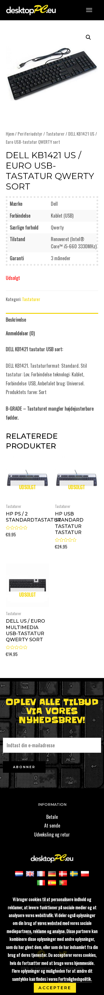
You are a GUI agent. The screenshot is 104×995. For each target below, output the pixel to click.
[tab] (52, 320)
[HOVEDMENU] (89, 10)
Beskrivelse (16, 319)
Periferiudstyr (30, 133)
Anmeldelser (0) (20, 333)
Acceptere (54, 987)
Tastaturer (55, 133)
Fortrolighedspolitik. (75, 979)
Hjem (10, 133)
